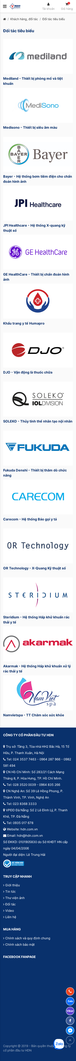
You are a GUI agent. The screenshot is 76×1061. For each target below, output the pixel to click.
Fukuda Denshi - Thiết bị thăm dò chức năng (35, 472)
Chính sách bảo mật (20, 944)
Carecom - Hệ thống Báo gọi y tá (30, 519)
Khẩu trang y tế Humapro (24, 323)
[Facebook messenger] (70, 1030)
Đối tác (10, 904)
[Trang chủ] (4, 19)
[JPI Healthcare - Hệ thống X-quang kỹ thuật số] (38, 203)
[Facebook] (70, 1021)
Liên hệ (10, 917)
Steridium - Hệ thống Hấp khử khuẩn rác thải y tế (36, 619)
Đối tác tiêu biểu (53, 19)
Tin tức (10, 892)
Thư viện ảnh (15, 898)
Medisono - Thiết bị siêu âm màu (30, 127)
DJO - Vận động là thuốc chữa (27, 372)
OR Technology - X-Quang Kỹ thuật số (34, 568)
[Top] (70, 1040)
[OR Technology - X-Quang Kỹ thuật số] (38, 545)
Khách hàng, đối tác (24, 19)
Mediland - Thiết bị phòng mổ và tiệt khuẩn (33, 81)
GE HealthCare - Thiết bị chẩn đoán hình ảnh (36, 277)
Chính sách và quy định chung (27, 938)
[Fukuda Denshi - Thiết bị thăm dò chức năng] (38, 448)
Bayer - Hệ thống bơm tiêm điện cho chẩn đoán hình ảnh (37, 179)
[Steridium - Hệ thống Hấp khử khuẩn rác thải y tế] (38, 594)
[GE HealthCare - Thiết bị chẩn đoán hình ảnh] (38, 252)
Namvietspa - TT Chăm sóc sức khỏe (33, 715)
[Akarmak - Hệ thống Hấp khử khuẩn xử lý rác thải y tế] (38, 643)
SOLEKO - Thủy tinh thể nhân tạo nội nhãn (37, 421)
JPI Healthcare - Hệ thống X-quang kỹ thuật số (34, 228)
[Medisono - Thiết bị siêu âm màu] (38, 105)
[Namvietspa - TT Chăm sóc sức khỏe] (38, 692)
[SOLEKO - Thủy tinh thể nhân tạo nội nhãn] (38, 399)
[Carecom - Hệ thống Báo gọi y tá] (38, 497)
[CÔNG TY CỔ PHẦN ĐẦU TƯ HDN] (15, 6)
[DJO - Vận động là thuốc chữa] (38, 350)
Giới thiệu (12, 885)
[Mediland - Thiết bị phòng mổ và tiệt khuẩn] (38, 56)
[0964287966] (70, 991)
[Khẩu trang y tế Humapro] (38, 301)
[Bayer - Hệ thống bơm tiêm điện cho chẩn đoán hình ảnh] (38, 154)
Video (9, 911)
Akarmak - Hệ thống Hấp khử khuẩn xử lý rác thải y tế (37, 668)
